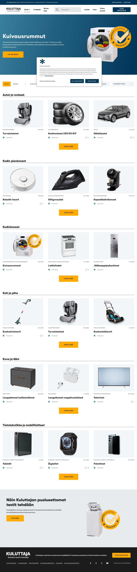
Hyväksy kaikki (92, 81)
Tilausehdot (22, 563)
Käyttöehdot (34, 563)
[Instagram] (96, 563)
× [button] (22, 84)
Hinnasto (59, 563)
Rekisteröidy (117, 2)
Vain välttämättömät (77, 81)
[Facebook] (90, 563)
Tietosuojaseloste (47, 563)
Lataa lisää (68, 146)
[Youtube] (107, 563)
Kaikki (6, 84)
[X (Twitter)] (101, 563)
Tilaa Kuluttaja (121, 9)
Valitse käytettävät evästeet (47, 81)
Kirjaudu (127, 2)
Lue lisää (15, 518)
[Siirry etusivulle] (13, 10)
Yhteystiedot (11, 563)
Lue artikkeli (13, 54)
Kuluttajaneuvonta (71, 563)
